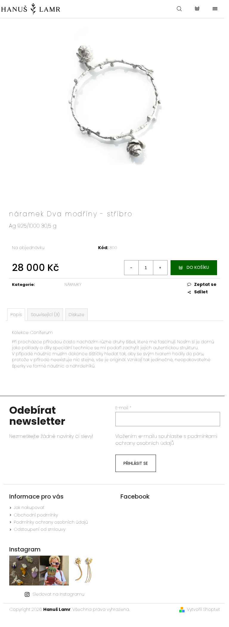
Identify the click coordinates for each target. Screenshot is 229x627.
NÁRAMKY (72, 284)
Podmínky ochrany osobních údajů (51, 522)
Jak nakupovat (29, 508)
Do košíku (198, 267)
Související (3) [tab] (45, 315)
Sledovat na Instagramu (58, 594)
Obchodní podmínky (36, 515)
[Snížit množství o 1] (131, 267)
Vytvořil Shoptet (203, 609)
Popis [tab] (16, 315)
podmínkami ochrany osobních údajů (166, 440)
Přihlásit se (135, 463)
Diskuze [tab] (76, 315)
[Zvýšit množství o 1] (160, 267)
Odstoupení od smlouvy (39, 529)
